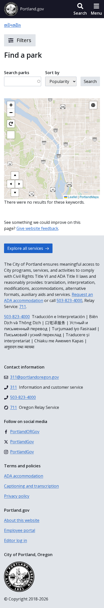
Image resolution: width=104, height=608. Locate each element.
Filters (23, 40)
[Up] (15, 175)
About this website (21, 520)
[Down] (15, 192)
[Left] (11, 184)
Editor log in (15, 540)
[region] (52, 148)
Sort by (52, 72)
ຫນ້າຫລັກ (12, 25)
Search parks (16, 72)
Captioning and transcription (31, 486)
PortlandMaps (89, 197)
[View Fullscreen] (11, 135)
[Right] (19, 184)
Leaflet (72, 197)
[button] (80, 9)
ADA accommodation (23, 476)
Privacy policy (16, 496)
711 (22, 306)
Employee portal (19, 530)
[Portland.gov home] (24, 9)
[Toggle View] (93, 105)
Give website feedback (37, 228)
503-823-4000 (69, 300)
